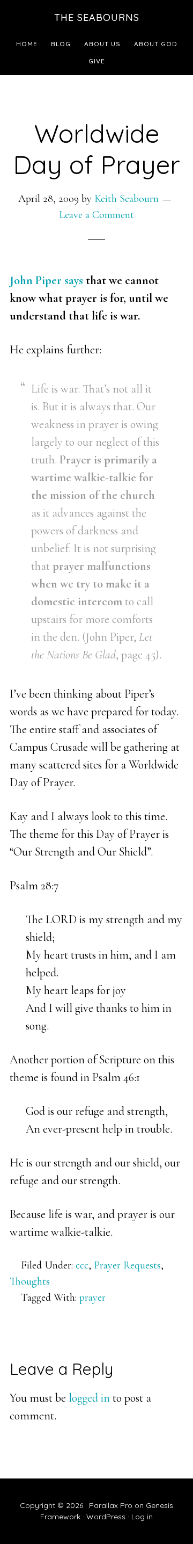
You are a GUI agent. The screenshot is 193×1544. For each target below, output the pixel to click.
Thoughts (30, 1281)
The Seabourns (96, 17)
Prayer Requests (127, 1265)
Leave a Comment (96, 214)
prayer (92, 1297)
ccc (82, 1265)
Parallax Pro (110, 1505)
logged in (89, 1398)
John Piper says (46, 280)
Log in (142, 1516)
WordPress (105, 1516)
